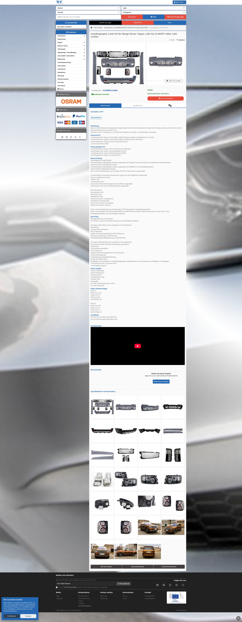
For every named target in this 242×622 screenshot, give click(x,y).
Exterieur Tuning (62, 46)
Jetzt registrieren (124, 583)
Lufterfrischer (62, 69)
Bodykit (60, 42)
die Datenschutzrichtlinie (70, 587)
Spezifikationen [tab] (137, 105)
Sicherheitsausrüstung (64, 62)
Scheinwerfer (61, 36)
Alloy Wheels (61, 85)
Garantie (80, 601)
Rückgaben (81, 603)
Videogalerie (59, 598)
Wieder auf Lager (105, 22)
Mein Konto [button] (179, 2)
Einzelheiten (96, 118)
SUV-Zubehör (61, 49)
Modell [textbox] (60, 12)
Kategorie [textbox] (127, 12)
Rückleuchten (62, 39)
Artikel (57, 596)
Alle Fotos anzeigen (175, 80)
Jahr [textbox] (125, 8)
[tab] (170, 105)
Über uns (125, 596)
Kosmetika (61, 82)
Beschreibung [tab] (105, 105)
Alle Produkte (98, 27)
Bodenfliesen (61, 72)
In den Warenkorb (166, 98)
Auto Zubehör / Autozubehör (66, 56)
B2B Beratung (104, 598)
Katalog (61, 89)
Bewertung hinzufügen (161, 381)
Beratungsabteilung (150, 598)
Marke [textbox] (60, 8)
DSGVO (125, 598)
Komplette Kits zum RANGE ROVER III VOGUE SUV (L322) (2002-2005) (126, 27)
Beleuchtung (61, 59)
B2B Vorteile (104, 596)
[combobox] (88, 8)
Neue (170, 22)
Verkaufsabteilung (149, 596)
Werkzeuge (61, 75)
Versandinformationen (84, 598)
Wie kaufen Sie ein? (83, 596)
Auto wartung (62, 65)
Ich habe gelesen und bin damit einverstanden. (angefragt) (82, 587)
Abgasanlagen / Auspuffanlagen (67, 52)
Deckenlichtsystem (63, 79)
